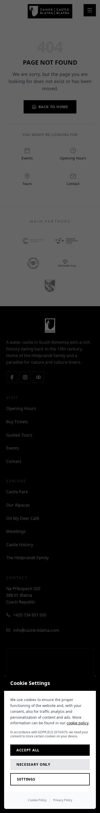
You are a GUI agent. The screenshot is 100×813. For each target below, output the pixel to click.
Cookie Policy (37, 800)
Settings (26, 779)
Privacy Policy (62, 800)
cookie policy (77, 722)
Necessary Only (33, 764)
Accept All (27, 750)
